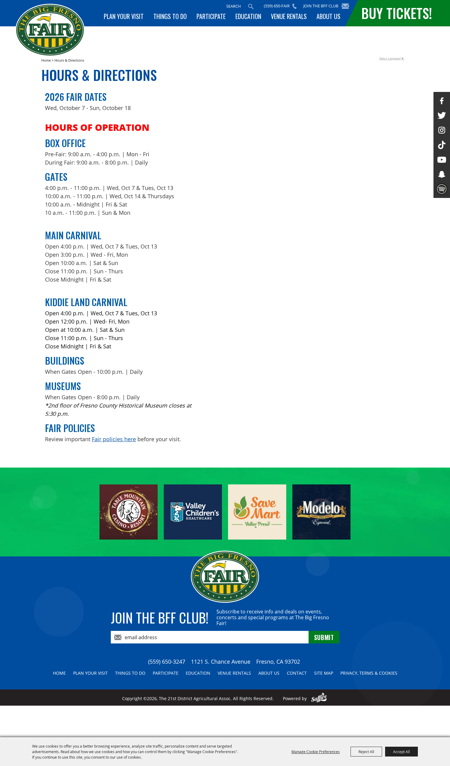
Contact (297, 673)
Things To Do (170, 16)
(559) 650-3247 (166, 661)
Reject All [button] (366, 751)
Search (250, 6)
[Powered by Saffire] (319, 698)
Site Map (323, 673)
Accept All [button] (401, 751)
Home (46, 60)
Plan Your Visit (124, 16)
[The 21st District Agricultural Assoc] (50, 30)
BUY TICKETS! (396, 13)
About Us (328, 16)
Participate (211, 16)
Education (248, 16)
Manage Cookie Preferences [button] (315, 751)
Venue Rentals (289, 16)
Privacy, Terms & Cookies (368, 673)
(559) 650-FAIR (277, 6)
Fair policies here (114, 439)
